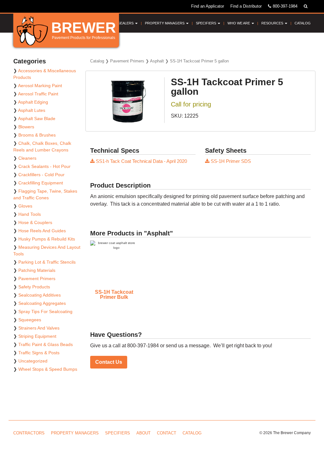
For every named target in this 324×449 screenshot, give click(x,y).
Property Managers (165, 23)
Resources (272, 23)
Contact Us (108, 362)
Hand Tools (29, 214)
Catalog (303, 23)
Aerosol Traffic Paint (38, 93)
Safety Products (34, 286)
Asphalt (157, 61)
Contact (166, 433)
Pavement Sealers (116, 23)
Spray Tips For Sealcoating (45, 311)
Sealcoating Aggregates (42, 303)
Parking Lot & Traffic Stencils (47, 262)
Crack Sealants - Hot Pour (44, 166)
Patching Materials (36, 270)
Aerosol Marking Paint (40, 85)
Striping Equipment (37, 336)
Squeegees (29, 319)
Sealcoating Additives (39, 295)
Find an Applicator (207, 6)
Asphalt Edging (33, 102)
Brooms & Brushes (37, 135)
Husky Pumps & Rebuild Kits (46, 238)
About (143, 433)
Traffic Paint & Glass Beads (45, 344)
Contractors (29, 433)
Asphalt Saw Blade (36, 118)
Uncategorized (32, 360)
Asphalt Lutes (31, 110)
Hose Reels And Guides (42, 230)
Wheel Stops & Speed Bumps (47, 369)
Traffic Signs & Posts (38, 352)
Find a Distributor (246, 6)
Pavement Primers (127, 61)
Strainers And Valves (38, 327)
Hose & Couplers (35, 222)
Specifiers (206, 23)
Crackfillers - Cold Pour (41, 174)
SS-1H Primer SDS (230, 161)
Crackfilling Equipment (40, 182)
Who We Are (239, 23)
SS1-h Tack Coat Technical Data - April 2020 (141, 161)
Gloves (25, 205)
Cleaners (27, 158)
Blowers (26, 126)
